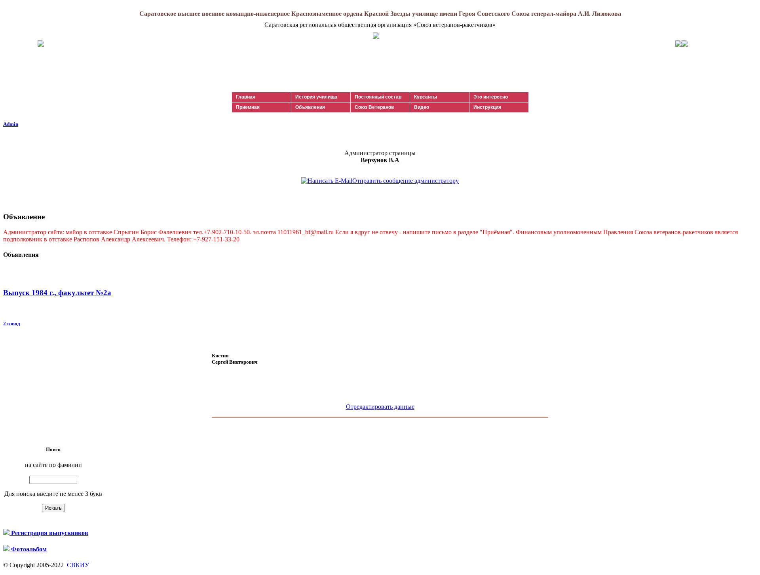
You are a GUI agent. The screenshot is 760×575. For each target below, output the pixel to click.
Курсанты (425, 97)
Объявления (310, 107)
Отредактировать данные (380, 406)
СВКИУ (77, 565)
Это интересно (490, 97)
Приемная (248, 107)
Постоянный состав (378, 97)
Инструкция (487, 107)
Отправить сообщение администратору (405, 180)
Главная (245, 97)
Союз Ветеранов (374, 107)
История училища (316, 97)
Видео (421, 107)
